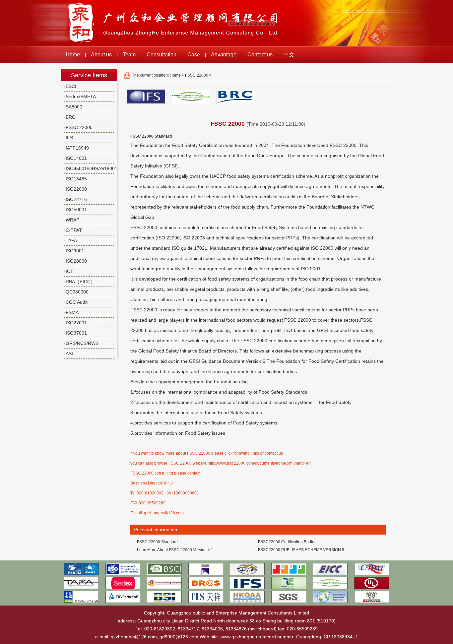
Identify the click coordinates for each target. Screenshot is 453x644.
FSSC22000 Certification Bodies (287, 542)
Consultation (161, 54)
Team (129, 54)
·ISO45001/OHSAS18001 (90, 168)
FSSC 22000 (196, 75)
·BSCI (70, 86)
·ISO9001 (74, 250)
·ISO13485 (75, 178)
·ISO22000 (75, 189)
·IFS (68, 137)
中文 (289, 54)
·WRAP (71, 220)
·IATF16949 (76, 148)
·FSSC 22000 (78, 127)
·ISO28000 (75, 261)
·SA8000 (73, 106)
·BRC (69, 117)
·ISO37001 (75, 333)
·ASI (68, 353)
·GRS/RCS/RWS (81, 343)
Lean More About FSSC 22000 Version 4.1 (175, 549)
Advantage (223, 54)
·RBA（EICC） (79, 281)
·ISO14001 (75, 158)
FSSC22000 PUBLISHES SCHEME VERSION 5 (301, 549)
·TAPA (70, 240)
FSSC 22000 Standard (157, 542)
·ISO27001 (75, 322)
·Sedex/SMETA (80, 96)
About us (101, 54)
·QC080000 (76, 291)
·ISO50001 (75, 209)
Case (193, 54)
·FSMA (71, 312)
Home (73, 54)
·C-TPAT (73, 230)
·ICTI (69, 271)
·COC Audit (76, 302)
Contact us (260, 54)
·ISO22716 (75, 199)
